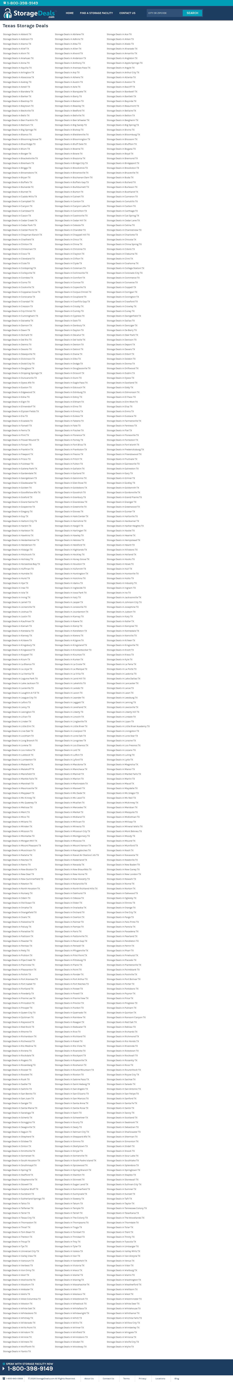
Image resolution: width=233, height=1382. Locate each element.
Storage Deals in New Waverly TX (72, 879)
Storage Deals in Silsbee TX (17, 1141)
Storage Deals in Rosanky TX (122, 1060)
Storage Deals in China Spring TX (124, 244)
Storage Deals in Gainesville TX (123, 464)
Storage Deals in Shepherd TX (18, 1136)
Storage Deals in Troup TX (16, 1241)
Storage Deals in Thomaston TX (20, 1222)
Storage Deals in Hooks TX (121, 559)
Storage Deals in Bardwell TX (122, 91)
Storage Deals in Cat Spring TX (123, 215)
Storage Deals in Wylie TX (120, 1346)
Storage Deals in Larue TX (120, 688)
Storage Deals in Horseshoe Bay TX (21, 564)
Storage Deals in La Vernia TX (18, 674)
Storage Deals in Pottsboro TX (123, 988)
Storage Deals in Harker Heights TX (125, 526)
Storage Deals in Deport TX (121, 344)
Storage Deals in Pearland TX (122, 936)
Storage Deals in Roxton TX (69, 1074)
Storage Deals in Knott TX (120, 650)
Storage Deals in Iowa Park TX (71, 592)
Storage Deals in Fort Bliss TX (70, 444)
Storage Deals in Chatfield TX (18, 239)
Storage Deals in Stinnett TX (70, 1179)
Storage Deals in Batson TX (69, 101)
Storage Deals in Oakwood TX (122, 893)
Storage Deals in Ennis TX (120, 411)
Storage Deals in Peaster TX (17, 941)
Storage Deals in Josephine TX (123, 607)
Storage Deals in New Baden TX (123, 864)
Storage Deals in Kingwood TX (19, 650)
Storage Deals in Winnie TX (17, 1337)
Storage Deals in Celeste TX (69, 225)
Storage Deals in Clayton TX (69, 254)
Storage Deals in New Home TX (71, 874)
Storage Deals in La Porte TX (122, 669)
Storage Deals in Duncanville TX (20, 378)
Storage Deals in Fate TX (68, 425)
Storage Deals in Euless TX (69, 416)
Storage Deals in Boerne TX (69, 149)
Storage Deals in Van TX (67, 1256)
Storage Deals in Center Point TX (20, 230)
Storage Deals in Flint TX (16, 435)
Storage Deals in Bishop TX (69, 130)
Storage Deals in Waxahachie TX (72, 1284)
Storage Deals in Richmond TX (123, 1036)
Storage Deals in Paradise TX (18, 931)
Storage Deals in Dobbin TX (121, 359)
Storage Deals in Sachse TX (121, 1079)
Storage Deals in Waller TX (69, 1275)
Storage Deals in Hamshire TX (70, 521)
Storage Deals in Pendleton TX (123, 941)
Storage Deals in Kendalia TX (18, 631)
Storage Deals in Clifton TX (69, 258)
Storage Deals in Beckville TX (18, 110)
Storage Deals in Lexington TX (19, 712)
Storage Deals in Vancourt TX (18, 1260)
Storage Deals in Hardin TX (17, 526)
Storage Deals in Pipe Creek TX (19, 960)
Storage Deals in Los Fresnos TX (124, 745)
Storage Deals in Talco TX (16, 1203)
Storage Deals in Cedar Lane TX (123, 220)
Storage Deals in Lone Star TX (122, 736)
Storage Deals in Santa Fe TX (122, 1103)
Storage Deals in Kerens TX (69, 635)
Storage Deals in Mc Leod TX (70, 798)
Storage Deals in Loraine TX (121, 740)
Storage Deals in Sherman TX (122, 1136)
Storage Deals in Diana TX (68, 354)
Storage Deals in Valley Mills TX (123, 1251)
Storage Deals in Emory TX (69, 411)
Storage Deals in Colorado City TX (125, 273)
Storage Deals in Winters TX (18, 1342)
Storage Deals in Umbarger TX (123, 1246)
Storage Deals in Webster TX (18, 1289)
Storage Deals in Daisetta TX (18, 320)
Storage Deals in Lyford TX (69, 759)
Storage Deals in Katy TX (120, 616)
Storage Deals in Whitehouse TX (124, 1308)
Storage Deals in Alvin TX (16, 53)
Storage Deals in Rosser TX (17, 1070)
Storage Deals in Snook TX (121, 1151)
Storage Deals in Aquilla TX (17, 67)
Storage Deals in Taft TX (119, 1198)
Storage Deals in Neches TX (17, 860)
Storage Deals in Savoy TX (120, 1113)
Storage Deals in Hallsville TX (122, 516)
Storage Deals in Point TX (68, 969)
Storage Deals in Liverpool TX (70, 731)
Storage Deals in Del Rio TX (17, 339)
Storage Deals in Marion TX (69, 778)
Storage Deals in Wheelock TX (71, 1303)
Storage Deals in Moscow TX (70, 841)
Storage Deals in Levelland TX (70, 707)
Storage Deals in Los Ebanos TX (71, 745)
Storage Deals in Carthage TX (122, 211)
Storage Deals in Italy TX (68, 597)
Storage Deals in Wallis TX (121, 1275)
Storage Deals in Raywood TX (18, 1022)
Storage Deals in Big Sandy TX (71, 125)
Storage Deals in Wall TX (16, 1275)
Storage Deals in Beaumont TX (123, 106)
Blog (176, 1378)
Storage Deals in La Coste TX (70, 664)
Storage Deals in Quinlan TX (121, 1012)
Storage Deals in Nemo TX (17, 864)
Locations (160, 1378)
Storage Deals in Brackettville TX (20, 158)
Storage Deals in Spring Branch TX (73, 1170)
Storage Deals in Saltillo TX (17, 1089)
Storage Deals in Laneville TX (18, 688)
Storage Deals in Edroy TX (68, 397)
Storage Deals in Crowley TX (121, 306)
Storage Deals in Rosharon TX (70, 1065)
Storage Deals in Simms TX (69, 1141)
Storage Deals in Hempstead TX (123, 540)
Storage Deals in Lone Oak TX (70, 736)
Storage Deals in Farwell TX (17, 425)
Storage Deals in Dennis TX (17, 344)
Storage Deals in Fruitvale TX (122, 459)
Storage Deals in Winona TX (121, 1337)
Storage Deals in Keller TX (120, 621)
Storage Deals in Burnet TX (17, 192)
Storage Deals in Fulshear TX (18, 464)
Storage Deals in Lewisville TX (122, 707)
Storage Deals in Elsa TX (120, 406)
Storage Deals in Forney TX (69, 440)
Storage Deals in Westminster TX (124, 1299)
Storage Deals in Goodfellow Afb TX (21, 492)
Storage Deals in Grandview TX (71, 502)
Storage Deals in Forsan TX (17, 444)
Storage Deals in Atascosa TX (18, 77)
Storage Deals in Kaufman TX (18, 621)
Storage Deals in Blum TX (16, 149)
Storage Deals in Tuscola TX (121, 1241)
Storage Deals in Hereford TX (70, 545)
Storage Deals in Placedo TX (121, 960)
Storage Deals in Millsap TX (121, 821)
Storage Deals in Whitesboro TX (20, 1313)
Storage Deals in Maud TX (120, 783)
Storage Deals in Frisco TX (17, 459)
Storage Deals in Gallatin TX (70, 468)
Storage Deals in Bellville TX (70, 115)
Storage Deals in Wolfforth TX (19, 1346)
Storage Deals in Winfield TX (70, 1332)
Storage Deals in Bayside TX (121, 101)
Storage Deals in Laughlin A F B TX (21, 693)
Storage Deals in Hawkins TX (18, 535)
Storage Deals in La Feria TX (121, 664)
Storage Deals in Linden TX (17, 721)
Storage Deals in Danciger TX (122, 325)
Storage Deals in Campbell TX (19, 201)
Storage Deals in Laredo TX (69, 688)
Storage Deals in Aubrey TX (17, 82)
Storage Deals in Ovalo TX (16, 917)
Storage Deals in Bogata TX (121, 149)
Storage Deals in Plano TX (68, 965)
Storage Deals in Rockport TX (70, 1055)
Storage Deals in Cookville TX (18, 287)
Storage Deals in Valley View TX (19, 1256)
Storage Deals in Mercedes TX (70, 807)
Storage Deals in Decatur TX (69, 335)
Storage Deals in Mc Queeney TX (20, 802)
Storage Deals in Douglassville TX (73, 368)
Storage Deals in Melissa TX (18, 807)
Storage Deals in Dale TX (68, 320)
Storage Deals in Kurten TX (69, 659)
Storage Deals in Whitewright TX (72, 1313)
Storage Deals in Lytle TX (120, 759)
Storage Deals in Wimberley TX (123, 1327)
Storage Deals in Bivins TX (121, 130)
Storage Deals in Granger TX (121, 502)
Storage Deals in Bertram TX (18, 125)
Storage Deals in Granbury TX (70, 497)
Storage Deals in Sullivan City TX (124, 1184)
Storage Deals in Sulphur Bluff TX (20, 1189)
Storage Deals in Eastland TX (122, 382)
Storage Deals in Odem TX (17, 898)
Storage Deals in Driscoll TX (69, 373)
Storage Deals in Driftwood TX (123, 368)
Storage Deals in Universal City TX (21, 1251)
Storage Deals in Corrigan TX (122, 292)
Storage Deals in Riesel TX (69, 1041)
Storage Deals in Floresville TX (123, 435)
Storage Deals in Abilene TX (69, 34)
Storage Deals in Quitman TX (18, 1017)
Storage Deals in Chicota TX (121, 239)
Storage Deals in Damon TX (17, 325)
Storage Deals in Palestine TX (18, 922)
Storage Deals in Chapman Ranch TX (22, 234)
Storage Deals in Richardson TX (20, 1036)
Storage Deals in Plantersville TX (124, 965)
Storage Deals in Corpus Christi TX (73, 292)
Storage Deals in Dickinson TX (19, 359)
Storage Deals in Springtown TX (123, 1170)
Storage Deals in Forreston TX (122, 440)
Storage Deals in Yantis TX (17, 1351)
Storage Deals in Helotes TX (69, 540)
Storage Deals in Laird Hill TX (70, 678)
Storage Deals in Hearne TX (121, 535)
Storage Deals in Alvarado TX (122, 48)
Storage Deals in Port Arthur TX (71, 979)
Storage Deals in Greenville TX (71, 506)
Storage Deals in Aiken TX (120, 39)
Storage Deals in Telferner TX (18, 1208)
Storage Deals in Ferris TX (16, 430)
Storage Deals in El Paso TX (121, 397)
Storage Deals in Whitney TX (18, 1318)
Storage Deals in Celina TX (121, 225)
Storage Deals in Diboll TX (120, 354)
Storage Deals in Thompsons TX (72, 1222)
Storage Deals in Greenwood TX (123, 506)
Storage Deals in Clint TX (120, 258)
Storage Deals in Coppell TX (121, 287)
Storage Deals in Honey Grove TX (72, 559)
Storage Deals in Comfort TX (70, 277)
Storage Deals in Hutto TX (120, 578)
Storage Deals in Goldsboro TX (71, 487)
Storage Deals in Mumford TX (122, 845)
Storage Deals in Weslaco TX (70, 1294)
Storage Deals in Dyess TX (120, 378)
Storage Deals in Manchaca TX (71, 769)
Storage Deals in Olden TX (68, 903)
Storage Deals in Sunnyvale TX (71, 1194)
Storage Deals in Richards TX (122, 1031)
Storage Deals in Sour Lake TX (123, 1155)
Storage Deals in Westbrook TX (71, 1299)
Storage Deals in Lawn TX (120, 693)
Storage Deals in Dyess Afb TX (19, 382)
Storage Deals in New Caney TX (123, 869)
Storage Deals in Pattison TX (18, 936)
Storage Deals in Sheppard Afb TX (72, 1136)
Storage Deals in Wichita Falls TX (124, 1318)
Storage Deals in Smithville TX (19, 1151)
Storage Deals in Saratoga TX (18, 1113)
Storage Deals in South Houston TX (21, 1160)
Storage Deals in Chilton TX (17, 244)
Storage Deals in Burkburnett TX (72, 187)
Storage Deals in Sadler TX (17, 1084)
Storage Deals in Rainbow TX (70, 1017)
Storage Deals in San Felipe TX (123, 1093)
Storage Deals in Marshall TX (18, 783)
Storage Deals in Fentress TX (122, 425)
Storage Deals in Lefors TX (17, 702)
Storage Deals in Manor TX (121, 769)
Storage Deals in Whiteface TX (71, 1308)
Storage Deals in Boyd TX (120, 153)
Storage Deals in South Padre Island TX (75, 1160)
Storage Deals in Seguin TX (17, 1132)
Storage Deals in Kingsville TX (123, 645)
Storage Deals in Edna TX (16, 397)
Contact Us (108, 1378)
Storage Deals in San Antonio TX (124, 1089)
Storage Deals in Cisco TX (16, 254)
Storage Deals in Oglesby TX (121, 898)
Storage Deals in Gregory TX (18, 511)
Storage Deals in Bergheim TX (122, 120)
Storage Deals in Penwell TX (69, 946)
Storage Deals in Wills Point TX (19, 1327)
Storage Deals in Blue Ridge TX (19, 144)
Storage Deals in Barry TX (68, 96)
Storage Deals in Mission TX (18, 831)
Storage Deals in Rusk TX (16, 1079)
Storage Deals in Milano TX (17, 821)
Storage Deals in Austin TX (69, 82)
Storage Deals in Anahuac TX (18, 58)
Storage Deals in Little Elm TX (18, 726)
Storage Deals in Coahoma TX (123, 263)
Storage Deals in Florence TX (70, 435)
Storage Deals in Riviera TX (17, 1050)
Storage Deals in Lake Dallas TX (123, 678)
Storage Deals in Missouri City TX (72, 831)
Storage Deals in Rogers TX (17, 1060)
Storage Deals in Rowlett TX (17, 1074)
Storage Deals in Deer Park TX (122, 335)
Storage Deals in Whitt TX (68, 1318)
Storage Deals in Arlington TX (18, 72)
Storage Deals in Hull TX (119, 569)
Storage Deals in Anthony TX (70, 63)
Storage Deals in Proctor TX (69, 1003)
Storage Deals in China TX (68, 244)
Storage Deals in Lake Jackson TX (21, 683)
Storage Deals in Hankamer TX (123, 521)
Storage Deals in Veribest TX (18, 1265)
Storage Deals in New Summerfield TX (23, 879)
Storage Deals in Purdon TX (69, 1008)
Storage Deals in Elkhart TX (69, 402)
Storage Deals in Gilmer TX (121, 478)
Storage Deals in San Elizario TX (72, 1093)
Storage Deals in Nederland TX (71, 860)
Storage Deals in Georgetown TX (20, 478)
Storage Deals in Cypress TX (70, 316)
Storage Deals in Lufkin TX (69, 755)
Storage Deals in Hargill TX (69, 526)
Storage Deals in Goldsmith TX (123, 487)
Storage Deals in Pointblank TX (123, 969)
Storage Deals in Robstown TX (123, 1050)
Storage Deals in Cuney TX (121, 311)
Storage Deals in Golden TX (17, 487)
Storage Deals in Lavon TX (69, 693)
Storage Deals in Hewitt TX (121, 545)
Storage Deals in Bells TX (16, 115)
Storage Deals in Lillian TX (17, 716)
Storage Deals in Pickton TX (17, 955)
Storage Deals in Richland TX (70, 1036)
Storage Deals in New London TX (124, 874)
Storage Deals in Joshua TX (17, 611)
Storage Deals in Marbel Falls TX (124, 774)
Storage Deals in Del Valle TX (70, 339)
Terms (126, 1378)
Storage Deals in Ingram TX (121, 588)
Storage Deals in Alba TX (68, 44)
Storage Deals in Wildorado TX (19, 1322)
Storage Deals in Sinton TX (17, 1146)
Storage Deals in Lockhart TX (18, 736)
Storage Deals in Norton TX (121, 888)
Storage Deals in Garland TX (70, 473)
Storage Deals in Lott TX (67, 750)
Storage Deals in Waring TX (69, 1280)
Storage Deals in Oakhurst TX (70, 893)
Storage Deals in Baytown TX (18, 106)
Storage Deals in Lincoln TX (69, 716)
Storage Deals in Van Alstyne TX (123, 1256)
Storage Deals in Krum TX (16, 659)
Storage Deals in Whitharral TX (123, 1313)
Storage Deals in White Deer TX (123, 1303)
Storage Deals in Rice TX (68, 1031)
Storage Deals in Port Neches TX (72, 984)
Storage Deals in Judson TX (121, 611)
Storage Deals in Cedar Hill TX (70, 220)
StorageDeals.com (30, 13)
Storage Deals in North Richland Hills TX (76, 888)
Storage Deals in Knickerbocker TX (73, 650)
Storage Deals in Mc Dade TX (70, 793)
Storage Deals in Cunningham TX (20, 316)
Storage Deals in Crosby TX (69, 306)
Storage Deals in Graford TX (17, 497)
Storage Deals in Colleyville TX (19, 273)
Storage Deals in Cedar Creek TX (20, 220)
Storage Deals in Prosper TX (17, 1008)
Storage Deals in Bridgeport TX (123, 163)
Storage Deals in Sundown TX (18, 1194)
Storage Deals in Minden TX (17, 826)
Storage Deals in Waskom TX (18, 1284)
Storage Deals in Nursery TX (18, 893)
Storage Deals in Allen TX (68, 48)
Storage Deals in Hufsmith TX (70, 569)
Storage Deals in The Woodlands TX (125, 1218)
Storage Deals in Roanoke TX (70, 1050)
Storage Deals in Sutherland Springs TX (24, 1198)
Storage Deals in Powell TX (69, 993)
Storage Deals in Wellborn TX (122, 1289)
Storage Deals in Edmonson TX (123, 392)
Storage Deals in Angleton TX (122, 58)
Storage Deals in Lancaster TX (123, 683)
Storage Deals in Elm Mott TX (122, 402)
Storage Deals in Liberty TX (69, 712)
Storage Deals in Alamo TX (17, 44)
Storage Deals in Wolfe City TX (123, 1342)
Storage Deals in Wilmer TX (69, 1327)
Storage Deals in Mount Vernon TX (73, 845)
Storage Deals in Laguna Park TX (20, 678)
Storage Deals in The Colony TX (71, 1218)
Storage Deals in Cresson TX (18, 306)
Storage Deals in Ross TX (120, 1065)
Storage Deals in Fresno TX (69, 454)
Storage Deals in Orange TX (121, 907)
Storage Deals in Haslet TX (121, 530)
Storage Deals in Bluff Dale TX (71, 144)
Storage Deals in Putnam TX (121, 1008)
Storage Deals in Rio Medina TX (19, 1046)
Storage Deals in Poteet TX (69, 988)
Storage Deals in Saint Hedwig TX (72, 1084)
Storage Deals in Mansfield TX (19, 774)
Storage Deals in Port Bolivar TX (124, 979)
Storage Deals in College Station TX (125, 268)
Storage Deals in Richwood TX (19, 1041)
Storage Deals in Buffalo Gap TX (72, 182)
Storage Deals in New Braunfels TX (73, 869)
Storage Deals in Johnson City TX (124, 602)
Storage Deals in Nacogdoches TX (73, 850)
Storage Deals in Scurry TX (69, 1122)
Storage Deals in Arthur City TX (123, 72)
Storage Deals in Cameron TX (122, 196)
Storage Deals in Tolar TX (120, 1227)
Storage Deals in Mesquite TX (122, 812)
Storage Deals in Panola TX (121, 926)
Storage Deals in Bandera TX (18, 91)
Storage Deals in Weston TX (17, 1303)
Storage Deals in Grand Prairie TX (124, 497)
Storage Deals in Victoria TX (69, 1265)
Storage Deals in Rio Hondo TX (123, 1041)
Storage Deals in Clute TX (16, 263)
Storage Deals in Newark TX (121, 879)
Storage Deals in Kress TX (120, 654)
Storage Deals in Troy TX (68, 1241)
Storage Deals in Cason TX (17, 215)
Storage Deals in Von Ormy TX (19, 1270)
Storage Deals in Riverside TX (122, 1046)
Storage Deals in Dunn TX (68, 378)
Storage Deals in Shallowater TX (124, 1132)
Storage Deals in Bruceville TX (123, 172)
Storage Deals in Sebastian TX (123, 1127)
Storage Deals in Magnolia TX (122, 764)
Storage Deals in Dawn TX (16, 330)
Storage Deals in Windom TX (18, 1332)
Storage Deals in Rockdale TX (18, 1055)
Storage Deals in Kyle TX (120, 659)
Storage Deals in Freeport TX (18, 454)
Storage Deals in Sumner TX (121, 1189)
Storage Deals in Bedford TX (70, 110)
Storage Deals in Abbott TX (17, 34)
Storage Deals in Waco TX (68, 1270)
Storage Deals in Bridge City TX (71, 163)
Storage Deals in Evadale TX (18, 421)
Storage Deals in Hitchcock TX (19, 554)
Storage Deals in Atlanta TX (121, 77)
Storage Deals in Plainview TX (18, 965)
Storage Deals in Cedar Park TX (19, 225)
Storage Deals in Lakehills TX (70, 683)
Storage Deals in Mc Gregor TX (123, 793)
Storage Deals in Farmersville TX (124, 421)
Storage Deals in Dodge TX (69, 363)
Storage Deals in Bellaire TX (121, 110)
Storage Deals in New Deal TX (18, 874)
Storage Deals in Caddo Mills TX (20, 196)
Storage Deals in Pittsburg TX (70, 960)
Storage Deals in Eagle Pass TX (71, 382)
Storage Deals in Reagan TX (69, 1022)
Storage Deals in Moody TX (121, 836)
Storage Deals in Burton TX (69, 192)
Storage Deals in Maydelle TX (122, 788)
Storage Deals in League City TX (20, 697)
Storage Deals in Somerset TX (18, 1155)
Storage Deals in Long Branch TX (20, 740)
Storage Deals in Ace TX (119, 34)
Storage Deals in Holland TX (121, 554)
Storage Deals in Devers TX (121, 349)
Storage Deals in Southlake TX (123, 1160)
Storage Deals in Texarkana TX (123, 1213)
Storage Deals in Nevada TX (69, 864)
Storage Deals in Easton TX (17, 387)
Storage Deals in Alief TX (16, 48)
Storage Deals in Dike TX (68, 359)
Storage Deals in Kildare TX (17, 640)
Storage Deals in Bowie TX (69, 153)
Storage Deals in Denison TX (122, 339)
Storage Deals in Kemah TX (17, 626)
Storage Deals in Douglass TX (18, 368)
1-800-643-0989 (14, 1378)
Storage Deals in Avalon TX (121, 82)
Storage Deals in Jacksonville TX (124, 597)
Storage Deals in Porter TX (120, 984)
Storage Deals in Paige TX (120, 917)
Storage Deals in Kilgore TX (69, 640)
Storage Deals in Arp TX (67, 72)
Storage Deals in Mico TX (16, 817)
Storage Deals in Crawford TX (122, 301)
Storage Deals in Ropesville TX (71, 1060)
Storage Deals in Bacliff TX (121, 87)
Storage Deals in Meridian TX (122, 807)
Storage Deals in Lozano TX (121, 750)
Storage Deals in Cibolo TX (121, 249)
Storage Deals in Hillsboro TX (122, 549)
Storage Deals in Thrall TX (16, 1227)
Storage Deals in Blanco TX (17, 134)
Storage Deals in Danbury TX (70, 325)
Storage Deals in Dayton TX (69, 330)
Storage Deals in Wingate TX (122, 1332)
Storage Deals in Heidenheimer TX (21, 540)
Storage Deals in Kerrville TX (122, 635)
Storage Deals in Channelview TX (124, 230)
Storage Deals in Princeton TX (18, 1003)
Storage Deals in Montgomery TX (72, 836)
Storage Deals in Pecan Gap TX (71, 941)
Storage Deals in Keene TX (69, 621)
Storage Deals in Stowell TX (17, 1184)
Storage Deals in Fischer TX (69, 430)
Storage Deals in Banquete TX (70, 91)
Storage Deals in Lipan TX (120, 721)
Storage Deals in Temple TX (69, 1208)
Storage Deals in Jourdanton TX (71, 611)
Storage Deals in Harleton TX (18, 530)
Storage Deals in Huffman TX (18, 569)
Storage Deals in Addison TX (18, 39)
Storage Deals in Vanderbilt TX (71, 1260)
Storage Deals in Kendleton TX (71, 631)
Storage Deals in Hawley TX (69, 535)
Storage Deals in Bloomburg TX (123, 134)
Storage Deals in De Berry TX (122, 330)
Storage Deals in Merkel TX (69, 812)
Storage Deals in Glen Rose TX (71, 483)
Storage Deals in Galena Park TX (20, 468)
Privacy (142, 1378)
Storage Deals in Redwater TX (70, 1027)
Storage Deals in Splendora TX (123, 1165)
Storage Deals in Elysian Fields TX (21, 411)
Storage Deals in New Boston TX (20, 869)
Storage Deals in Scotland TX (122, 1117)
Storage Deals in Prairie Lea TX (19, 998)
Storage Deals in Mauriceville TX (20, 788)
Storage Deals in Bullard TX (121, 182)
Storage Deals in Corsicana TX (19, 297)
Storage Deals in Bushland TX (122, 192)
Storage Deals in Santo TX (120, 1108)
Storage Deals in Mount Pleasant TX (22, 845)
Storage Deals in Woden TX (69, 1342)
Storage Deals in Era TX (15, 416)
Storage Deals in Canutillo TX (122, 201)
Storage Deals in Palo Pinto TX (123, 922)
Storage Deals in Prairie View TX (72, 998)
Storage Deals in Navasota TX (122, 855)
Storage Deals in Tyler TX (68, 1246)
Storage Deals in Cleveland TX (19, 258)
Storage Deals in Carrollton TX (71, 211)
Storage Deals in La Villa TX (69, 674)
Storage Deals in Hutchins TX (70, 578)
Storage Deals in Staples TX (121, 1175)
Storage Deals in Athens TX (69, 77)
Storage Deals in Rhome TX (17, 1031)
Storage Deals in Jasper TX (69, 602)
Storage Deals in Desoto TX (17, 349)
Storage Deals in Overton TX (69, 917)
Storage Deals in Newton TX (17, 883)
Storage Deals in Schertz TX (17, 1117)
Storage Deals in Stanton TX (70, 1175)
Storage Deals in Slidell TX (121, 1146)
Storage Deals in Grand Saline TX (20, 502)
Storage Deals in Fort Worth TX (123, 444)
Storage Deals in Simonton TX (123, 1141)
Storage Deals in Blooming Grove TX (22, 139)
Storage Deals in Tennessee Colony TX (127, 1208)
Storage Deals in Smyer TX (69, 1151)
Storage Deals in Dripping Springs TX (22, 373)
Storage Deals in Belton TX (121, 115)
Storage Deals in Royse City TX (123, 1074)
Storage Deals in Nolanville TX (71, 883)
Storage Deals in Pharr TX (120, 950)
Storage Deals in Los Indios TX (19, 750)
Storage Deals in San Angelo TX (71, 1089)
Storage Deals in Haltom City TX (20, 521)
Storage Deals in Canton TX (69, 201)
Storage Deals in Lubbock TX (18, 755)
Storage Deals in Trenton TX (17, 1237)
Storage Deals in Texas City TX (19, 1218)
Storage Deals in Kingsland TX (71, 645)
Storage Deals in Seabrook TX (122, 1122)
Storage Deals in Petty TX (16, 950)
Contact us (127, 13)
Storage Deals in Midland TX (70, 817)
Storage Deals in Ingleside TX (70, 588)
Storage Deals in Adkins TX (69, 39)
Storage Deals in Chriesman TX (19, 249)
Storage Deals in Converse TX (122, 282)
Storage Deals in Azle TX (68, 87)
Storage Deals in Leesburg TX (122, 697)
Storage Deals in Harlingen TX (70, 530)
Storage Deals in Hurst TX (16, 578)
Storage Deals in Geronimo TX (71, 478)
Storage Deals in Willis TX (68, 1322)
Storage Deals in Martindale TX (71, 783)
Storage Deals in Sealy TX (68, 1127)
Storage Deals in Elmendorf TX (19, 406)
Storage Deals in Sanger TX (17, 1103)
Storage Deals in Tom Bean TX (19, 1232)
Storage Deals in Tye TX (15, 1246)
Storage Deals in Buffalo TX (17, 182)
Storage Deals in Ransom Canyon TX (126, 1017)
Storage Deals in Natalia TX (17, 855)
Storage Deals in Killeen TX (121, 640)
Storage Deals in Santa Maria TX (20, 1108)
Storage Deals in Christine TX (70, 249)
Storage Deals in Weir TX (68, 1289)
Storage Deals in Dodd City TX (19, 363)
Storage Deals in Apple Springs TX (125, 63)
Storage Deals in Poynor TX (121, 993)
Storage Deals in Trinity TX (121, 1237)
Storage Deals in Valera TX (69, 1251)
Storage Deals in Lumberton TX (19, 759)
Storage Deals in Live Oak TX (18, 731)
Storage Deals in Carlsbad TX (18, 211)
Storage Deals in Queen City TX (19, 1012)
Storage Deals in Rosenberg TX (19, 1065)
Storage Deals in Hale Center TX (71, 516)
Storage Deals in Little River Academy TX (128, 726)
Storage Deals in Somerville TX (71, 1155)
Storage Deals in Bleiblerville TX (72, 134)
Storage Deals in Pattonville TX (71, 936)
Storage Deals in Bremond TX (122, 158)
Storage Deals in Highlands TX (71, 549)
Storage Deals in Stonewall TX (123, 1179)
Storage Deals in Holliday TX (18, 559)
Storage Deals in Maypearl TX (18, 793)
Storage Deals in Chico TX (68, 239)
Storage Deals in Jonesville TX (71, 607)
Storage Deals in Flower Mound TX (21, 440)
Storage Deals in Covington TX (123, 297)
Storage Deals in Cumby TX (69, 311)
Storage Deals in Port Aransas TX (20, 979)
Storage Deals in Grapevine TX (19, 506)
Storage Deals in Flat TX (119, 430)
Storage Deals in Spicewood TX (71, 1165)
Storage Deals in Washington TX (124, 1280)
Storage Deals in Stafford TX (18, 1175)
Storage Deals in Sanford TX (121, 1098)
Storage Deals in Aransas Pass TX (72, 67)
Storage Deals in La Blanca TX (19, 664)
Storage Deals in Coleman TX (70, 268)
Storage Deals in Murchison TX (19, 850)
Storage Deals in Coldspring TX (19, 268)
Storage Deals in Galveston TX (123, 468)
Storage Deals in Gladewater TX (19, 483)
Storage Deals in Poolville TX (122, 974)
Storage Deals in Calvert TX (69, 196)
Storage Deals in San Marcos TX (72, 1098)
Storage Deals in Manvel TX (69, 774)
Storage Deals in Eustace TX (121, 416)
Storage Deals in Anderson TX (70, 58)
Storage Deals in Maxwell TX (70, 788)
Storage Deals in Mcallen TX (70, 802)
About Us (89, 1378)
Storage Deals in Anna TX (16, 63)
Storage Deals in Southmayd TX (20, 1165)
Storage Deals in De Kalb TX (17, 335)
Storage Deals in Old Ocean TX (19, 903)
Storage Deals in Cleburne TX (122, 254)
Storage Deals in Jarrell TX (17, 602)
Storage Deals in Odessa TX (69, 898)
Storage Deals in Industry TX (122, 583)
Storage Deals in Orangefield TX (20, 912)
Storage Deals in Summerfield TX (72, 1189)
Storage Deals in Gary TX (120, 473)
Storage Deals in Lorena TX (17, 745)
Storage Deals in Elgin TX (16, 402)
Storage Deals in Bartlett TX (121, 96)
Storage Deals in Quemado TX (70, 1012)
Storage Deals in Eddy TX (120, 387)
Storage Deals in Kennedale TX (123, 631)
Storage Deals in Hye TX (15, 583)
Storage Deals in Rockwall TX (122, 1055)
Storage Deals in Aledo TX (120, 44)
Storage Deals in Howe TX (120, 564)
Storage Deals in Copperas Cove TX (21, 292)
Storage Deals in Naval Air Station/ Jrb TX (77, 855)
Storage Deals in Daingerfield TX (124, 316)
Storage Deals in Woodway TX (71, 1346)
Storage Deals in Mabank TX (18, 764)
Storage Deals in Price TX (120, 998)
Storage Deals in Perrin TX (120, 946)
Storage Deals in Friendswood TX (124, 454)
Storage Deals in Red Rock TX (18, 1027)
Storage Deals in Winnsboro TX (71, 1337)
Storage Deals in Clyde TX (68, 263)
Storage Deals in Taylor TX (120, 1203)
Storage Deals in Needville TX (122, 860)
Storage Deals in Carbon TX (121, 206)
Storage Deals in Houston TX (70, 564)
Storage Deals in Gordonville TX (123, 492)
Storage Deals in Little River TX (71, 726)
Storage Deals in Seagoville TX (19, 1127)
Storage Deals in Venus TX (120, 1260)
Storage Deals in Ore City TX (121, 912)
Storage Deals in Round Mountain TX (74, 1070)
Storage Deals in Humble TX (18, 573)
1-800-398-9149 (22, 3)
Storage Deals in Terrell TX (69, 1213)
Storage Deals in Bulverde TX (18, 187)
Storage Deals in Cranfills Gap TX (72, 301)
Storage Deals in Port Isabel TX (19, 984)
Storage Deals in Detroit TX (69, 349)
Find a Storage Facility (96, 13)
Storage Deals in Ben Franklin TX (20, 120)
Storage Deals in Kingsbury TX (19, 645)
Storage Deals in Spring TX (17, 1170)
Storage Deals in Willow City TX (123, 1322)
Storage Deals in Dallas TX (121, 320)
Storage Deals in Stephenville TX (20, 1179)
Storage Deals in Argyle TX (121, 67)
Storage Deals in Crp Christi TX (19, 311)
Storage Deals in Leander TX (70, 697)
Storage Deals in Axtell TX (16, 87)
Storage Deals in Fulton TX (69, 464)
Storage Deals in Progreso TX (122, 1003)
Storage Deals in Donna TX (121, 363)
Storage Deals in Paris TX (68, 931)
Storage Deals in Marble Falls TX (20, 778)
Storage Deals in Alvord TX (69, 53)
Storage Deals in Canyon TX (17, 206)
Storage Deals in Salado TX (121, 1084)
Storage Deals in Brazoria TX (70, 158)
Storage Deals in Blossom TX (122, 139)
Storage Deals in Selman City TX (72, 1132)
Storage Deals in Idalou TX (69, 583)
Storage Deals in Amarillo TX (122, 53)
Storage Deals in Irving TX (16, 597)
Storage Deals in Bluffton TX (122, 144)
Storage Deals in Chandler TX (70, 230)
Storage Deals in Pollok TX (17, 974)
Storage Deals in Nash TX (120, 850)
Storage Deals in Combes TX (18, 277)
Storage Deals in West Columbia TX (22, 1299)
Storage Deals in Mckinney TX (122, 802)
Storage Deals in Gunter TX (121, 511)
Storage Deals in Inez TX (16, 588)
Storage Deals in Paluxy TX (17, 926)
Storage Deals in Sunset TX (121, 1194)
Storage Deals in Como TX (17, 282)
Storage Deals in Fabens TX (69, 421)
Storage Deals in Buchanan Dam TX (74, 177)
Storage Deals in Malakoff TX (18, 769)
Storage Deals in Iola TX (15, 592)
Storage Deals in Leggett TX (69, 702)
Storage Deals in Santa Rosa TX (71, 1108)
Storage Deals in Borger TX (17, 153)
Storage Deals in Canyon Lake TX (72, 206)
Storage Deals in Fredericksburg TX (125, 449)
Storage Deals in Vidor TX (120, 1265)
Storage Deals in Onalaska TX (70, 907)
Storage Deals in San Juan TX (18, 1098)
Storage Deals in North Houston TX (21, 888)
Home (70, 13)
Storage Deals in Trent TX (120, 1232)
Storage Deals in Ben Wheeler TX (72, 120)
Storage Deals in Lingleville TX (71, 721)
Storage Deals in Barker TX (17, 96)
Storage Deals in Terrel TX (16, 1213)
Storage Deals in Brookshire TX (71, 168)
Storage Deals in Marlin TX (121, 778)
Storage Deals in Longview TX (70, 740)
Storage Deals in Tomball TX (70, 1232)
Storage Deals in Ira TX (119, 592)
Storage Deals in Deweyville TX (19, 354)
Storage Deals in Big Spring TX (123, 125)
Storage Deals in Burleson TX (122, 187)
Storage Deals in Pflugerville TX (71, 950)
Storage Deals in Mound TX (121, 841)
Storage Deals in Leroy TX (16, 707)
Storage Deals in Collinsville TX (71, 273)
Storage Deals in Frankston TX (71, 449)
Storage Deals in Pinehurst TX (122, 955)
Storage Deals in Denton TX (69, 344)
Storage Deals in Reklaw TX (121, 1027)
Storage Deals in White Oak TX (19, 1308)
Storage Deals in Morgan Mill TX (20, 841)
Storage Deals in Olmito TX (121, 903)
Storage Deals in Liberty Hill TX (123, 712)
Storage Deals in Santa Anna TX (71, 1103)
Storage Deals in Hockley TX (70, 554)
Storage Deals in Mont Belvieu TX (124, 831)
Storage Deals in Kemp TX (68, 626)
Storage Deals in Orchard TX (70, 912)
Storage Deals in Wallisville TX (19, 1280)
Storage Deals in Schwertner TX (71, 1117)
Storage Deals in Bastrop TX (18, 101)
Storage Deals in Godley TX (121, 483)
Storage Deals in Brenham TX (18, 163)
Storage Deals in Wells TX (16, 1294)
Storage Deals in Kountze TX (70, 654)
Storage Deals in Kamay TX (69, 616)
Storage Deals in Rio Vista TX (70, 1046)
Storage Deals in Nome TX (120, 883)
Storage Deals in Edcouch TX (70, 387)
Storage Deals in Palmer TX (69, 922)
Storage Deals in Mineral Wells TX (125, 826)
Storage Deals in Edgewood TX (19, 392)
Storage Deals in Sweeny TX (69, 1198)
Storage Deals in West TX (120, 1294)
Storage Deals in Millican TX (70, 821)
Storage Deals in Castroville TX (71, 215)
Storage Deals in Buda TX (120, 177)
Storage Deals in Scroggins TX (19, 1122)
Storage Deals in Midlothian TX (123, 817)
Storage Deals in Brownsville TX (72, 172)
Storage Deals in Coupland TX (70, 297)
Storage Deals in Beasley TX (69, 106)
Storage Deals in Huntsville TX (123, 573)
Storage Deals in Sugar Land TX (71, 1184)
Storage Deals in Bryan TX (17, 177)
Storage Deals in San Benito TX (19, 1093)
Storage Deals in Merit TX (16, 812)
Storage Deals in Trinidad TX (70, 1237)
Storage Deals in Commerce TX (123, 277)
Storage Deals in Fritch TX (68, 459)
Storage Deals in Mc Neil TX (121, 798)
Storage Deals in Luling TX (121, 755)
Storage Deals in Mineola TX (70, 826)
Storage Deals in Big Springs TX (20, 130)
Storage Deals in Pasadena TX (123, 931)
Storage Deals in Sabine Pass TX (72, 1079)
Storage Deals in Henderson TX (19, 545)
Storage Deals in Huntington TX (71, 573)
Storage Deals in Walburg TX (122, 1270)
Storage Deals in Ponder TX (69, 974)
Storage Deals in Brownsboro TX (20, 172)
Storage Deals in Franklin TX (18, 449)
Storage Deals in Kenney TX (17, 635)
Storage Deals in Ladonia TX (122, 674)
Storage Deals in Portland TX (18, 988)
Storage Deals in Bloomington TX (72, 139)
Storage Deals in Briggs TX (17, 168)
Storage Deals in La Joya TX (17, 669)
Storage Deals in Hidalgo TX (18, 549)
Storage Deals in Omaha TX (17, 907)
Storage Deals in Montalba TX (19, 836)
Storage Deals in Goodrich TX (70, 492)
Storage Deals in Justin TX (17, 616)
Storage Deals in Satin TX (68, 1113)
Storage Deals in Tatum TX (69, 1203)
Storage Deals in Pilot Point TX (71, 955)
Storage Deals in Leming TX (121, 702)
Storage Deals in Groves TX (69, 511)
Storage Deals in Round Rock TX (124, 1070)
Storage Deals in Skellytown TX (71, 1146)
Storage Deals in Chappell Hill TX (72, 234)
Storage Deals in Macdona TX (70, 764)
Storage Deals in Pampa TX (69, 926)
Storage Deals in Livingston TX (123, 731)
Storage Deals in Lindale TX (121, 716)
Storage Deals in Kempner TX (122, 626)
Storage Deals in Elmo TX (68, 406)
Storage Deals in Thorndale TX (123, 1222)
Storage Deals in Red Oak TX (122, 1022)
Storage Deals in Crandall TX (18, 301)
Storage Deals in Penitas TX (17, 946)
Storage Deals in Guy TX (15, 516)
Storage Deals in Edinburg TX (70, 392)
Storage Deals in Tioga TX (68, 1227)
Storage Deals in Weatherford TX (124, 1284)
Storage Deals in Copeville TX (70, 287)
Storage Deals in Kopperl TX (18, 654)
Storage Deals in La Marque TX (71, 669)
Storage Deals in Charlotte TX (122, 234)
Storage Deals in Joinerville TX (19, 607)
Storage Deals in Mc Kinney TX (19, 798)
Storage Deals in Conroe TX (69, 282)
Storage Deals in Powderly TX (18, 993)
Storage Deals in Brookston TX (123, 168)
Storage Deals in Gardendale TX (20, 473)
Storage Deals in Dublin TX (121, 373)
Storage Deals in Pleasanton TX (19, 969)
